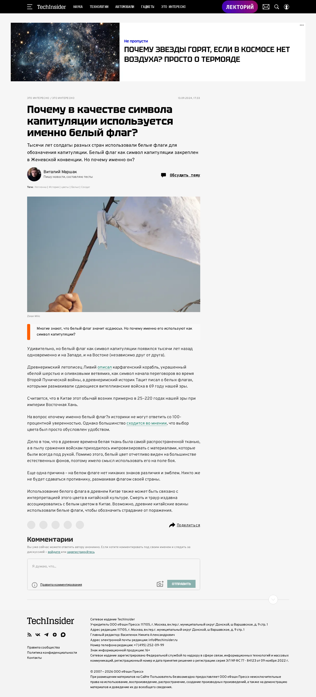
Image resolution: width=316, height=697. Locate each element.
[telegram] (46, 634)
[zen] (54, 634)
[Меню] (29, 6)
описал (105, 367)
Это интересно (38, 98)
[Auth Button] (286, 6)
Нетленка (41, 187)
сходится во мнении (147, 423)
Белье (75, 187)
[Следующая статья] (158, 599)
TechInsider (51, 7)
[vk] (38, 634)
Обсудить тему (185, 175)
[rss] (29, 634)
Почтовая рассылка (266, 6)
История (54, 187)
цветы (65, 187)
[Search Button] (276, 6)
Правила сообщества (43, 648)
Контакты (34, 658)
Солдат (85, 187)
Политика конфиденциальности (52, 653)
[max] (63, 634)
